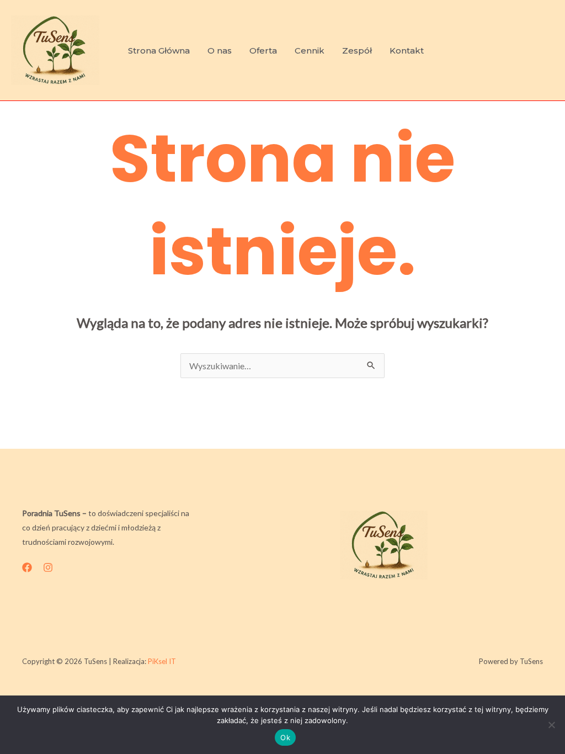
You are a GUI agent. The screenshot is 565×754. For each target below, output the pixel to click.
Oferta (263, 50)
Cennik (309, 50)
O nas (219, 50)
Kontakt (407, 50)
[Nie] (551, 724)
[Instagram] (48, 567)
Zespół (357, 50)
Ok (285, 737)
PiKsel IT (162, 661)
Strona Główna (159, 50)
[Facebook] (27, 567)
